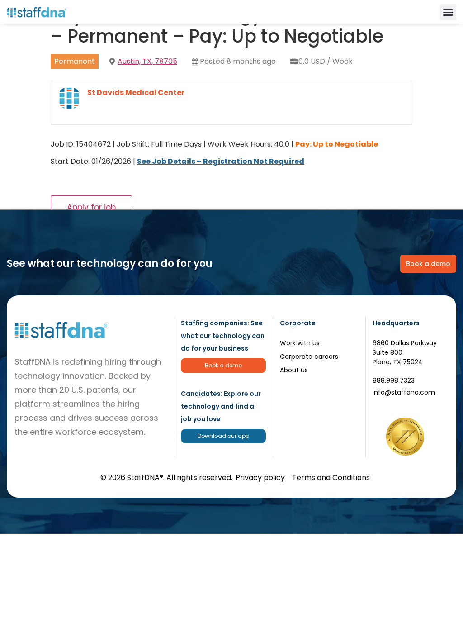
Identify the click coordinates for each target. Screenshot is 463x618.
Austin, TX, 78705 (147, 61)
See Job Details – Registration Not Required (220, 161)
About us (294, 370)
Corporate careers (309, 356)
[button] (448, 12)
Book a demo (223, 365)
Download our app (223, 436)
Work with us (300, 342)
